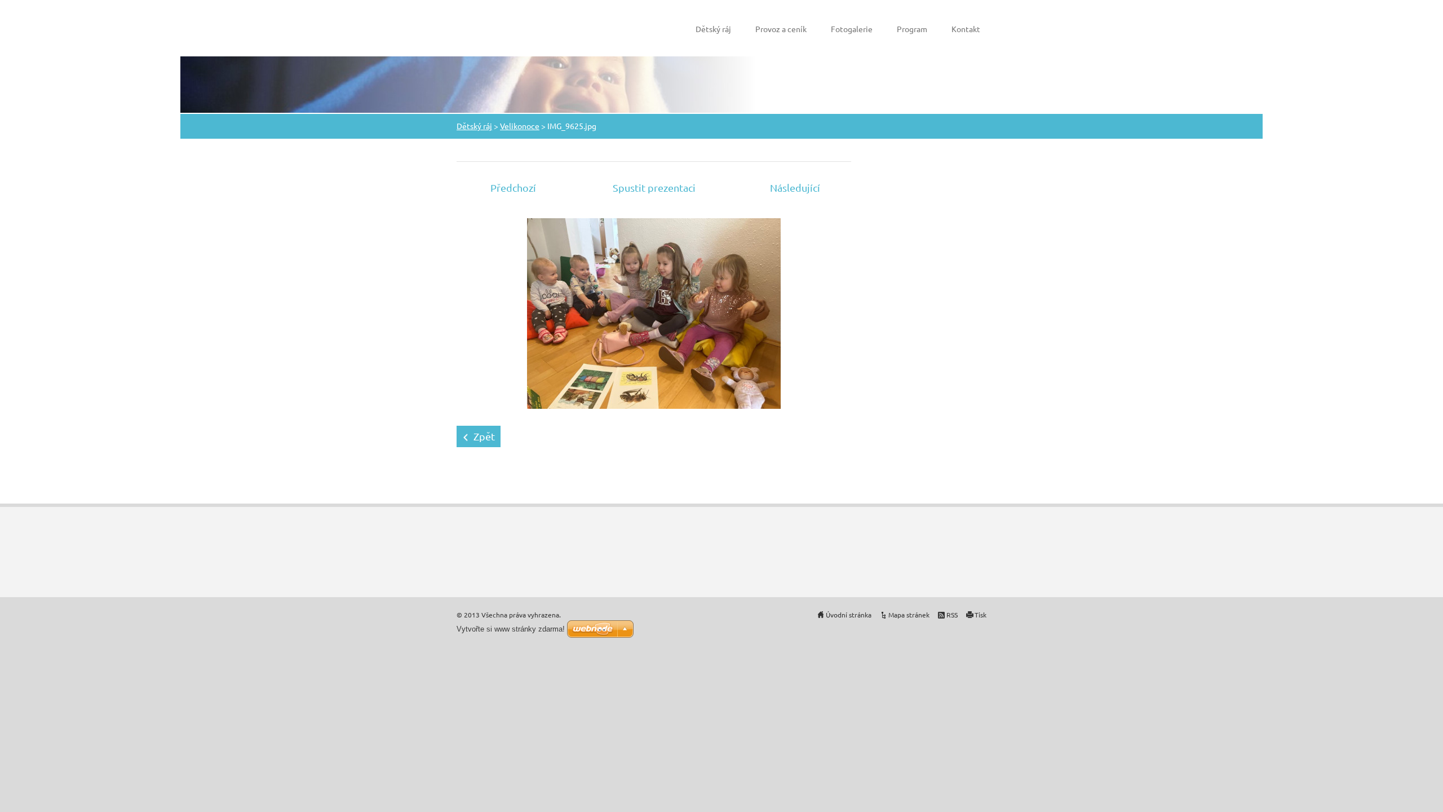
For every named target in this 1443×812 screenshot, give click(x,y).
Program (912, 29)
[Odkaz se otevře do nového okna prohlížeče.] (654, 312)
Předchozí (513, 187)
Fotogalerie (852, 29)
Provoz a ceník (781, 29)
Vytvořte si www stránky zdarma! (511, 629)
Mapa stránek (908, 614)
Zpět (484, 436)
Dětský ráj (713, 29)
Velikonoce (519, 126)
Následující (795, 187)
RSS (952, 614)
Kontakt (965, 29)
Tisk (980, 614)
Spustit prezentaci (654, 187)
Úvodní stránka (848, 614)
